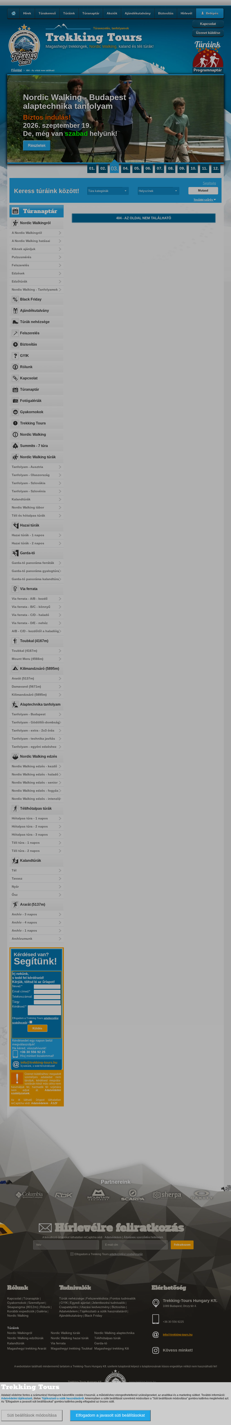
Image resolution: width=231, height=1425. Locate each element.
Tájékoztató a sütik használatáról (63, 1398)
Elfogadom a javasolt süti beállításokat (110, 1415)
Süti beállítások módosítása (32, 1415)
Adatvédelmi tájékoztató (16, 1398)
